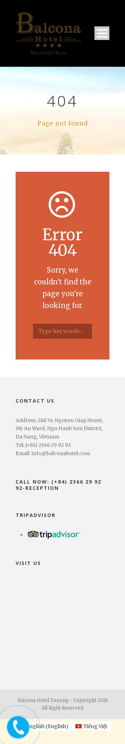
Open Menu (101, 33)
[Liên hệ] (16, 725)
